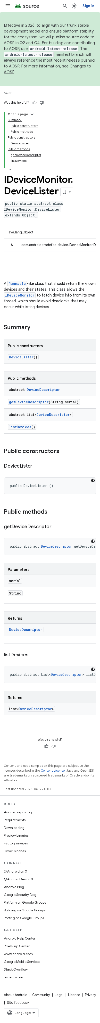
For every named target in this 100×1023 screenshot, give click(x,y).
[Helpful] (34, 102)
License (74, 995)
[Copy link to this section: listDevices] (33, 655)
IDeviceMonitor (19, 295)
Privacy (90, 995)
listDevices (20, 427)
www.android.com (18, 954)
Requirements (14, 820)
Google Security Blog (20, 894)
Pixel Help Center (17, 946)
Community (41, 995)
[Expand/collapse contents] (32, 114)
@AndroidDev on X (18, 879)
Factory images (16, 843)
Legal (59, 995)
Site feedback (18, 1003)
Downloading (14, 827)
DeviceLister (21, 357)
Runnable (17, 283)
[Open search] (65, 6)
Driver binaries (15, 851)
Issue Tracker (14, 977)
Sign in (88, 6)
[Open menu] (8, 6)
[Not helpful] (41, 102)
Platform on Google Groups (25, 902)
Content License (53, 770)
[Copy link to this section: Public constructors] (64, 451)
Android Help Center (19, 938)
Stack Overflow (16, 969)
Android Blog (14, 887)
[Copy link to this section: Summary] (35, 328)
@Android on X (15, 871)
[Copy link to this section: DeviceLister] (37, 466)
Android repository (18, 812)
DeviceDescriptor (43, 389)
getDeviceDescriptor (29, 402)
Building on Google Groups (24, 910)
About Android (15, 995)
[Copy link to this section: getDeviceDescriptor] (56, 527)
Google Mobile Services (22, 961)
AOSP (8, 93)
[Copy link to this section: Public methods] (52, 512)
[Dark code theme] (93, 480)
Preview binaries (16, 835)
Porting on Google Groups (24, 918)
